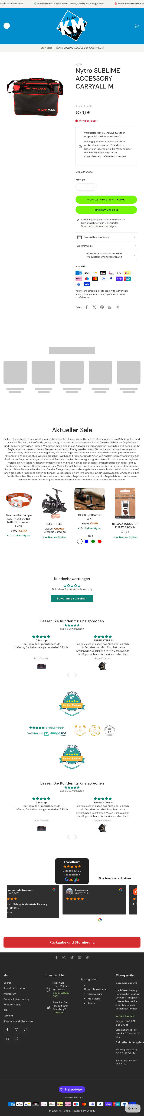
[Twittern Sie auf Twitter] (94, 307)
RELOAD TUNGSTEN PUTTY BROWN (125, 525)
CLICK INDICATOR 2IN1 (90, 516)
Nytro (79, 64)
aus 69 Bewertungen (72, 628)
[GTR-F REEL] (54, 503)
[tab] (77, 507)
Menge (80, 179)
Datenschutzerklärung (16, 999)
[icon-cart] (136, 25)
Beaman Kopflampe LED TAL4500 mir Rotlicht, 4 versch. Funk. (19, 520)
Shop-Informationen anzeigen (98, 226)
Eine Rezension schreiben (115, 878)
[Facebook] (56, 957)
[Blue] (86, 541)
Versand (8, 1015)
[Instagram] (64, 957)
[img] (72, 625)
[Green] (93, 541)
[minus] (79, 186)
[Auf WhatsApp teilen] (110, 307)
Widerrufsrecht (12, 1004)
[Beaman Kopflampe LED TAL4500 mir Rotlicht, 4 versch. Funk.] (19, 499)
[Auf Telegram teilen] (117, 307)
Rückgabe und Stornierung (72, 942)
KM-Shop (64, 1110)
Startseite (46, 47)
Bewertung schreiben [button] (72, 598)
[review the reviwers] (49, 889)
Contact (58, 1012)
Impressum (10, 993)
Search (8, 982)
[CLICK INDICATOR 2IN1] (89, 499)
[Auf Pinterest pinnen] (102, 307)
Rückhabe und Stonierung (18, 1021)
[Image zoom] (36, 94)
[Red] (99, 541)
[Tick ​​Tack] (72, 957)
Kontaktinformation (15, 988)
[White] (79, 541)
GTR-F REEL (54, 524)
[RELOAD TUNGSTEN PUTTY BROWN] (125, 503)
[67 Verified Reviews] (72, 717)
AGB (6, 1010)
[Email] (80, 957)
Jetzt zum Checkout (106, 209)
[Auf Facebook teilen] (86, 307)
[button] (106, 200)
